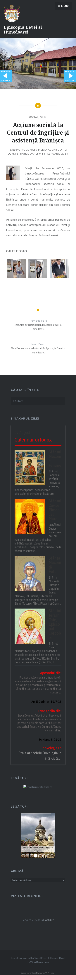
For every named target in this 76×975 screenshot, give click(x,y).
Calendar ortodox (33, 439)
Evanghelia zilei (49, 710)
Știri (44, 117)
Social (34, 117)
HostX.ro (48, 920)
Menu (65, 5)
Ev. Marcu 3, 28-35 (50, 739)
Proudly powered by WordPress (29, 958)
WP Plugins (50, 973)
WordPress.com (39, 962)
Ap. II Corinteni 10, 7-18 (46, 702)
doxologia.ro (52, 747)
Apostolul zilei (50, 672)
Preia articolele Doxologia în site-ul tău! (39, 755)
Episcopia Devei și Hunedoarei (23, 29)
